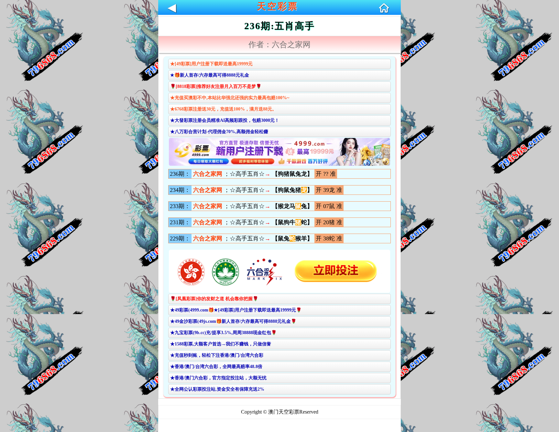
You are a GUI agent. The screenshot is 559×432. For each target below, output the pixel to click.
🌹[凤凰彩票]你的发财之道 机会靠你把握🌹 (214, 298)
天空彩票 (277, 6)
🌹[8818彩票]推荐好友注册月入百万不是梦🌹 (215, 86)
